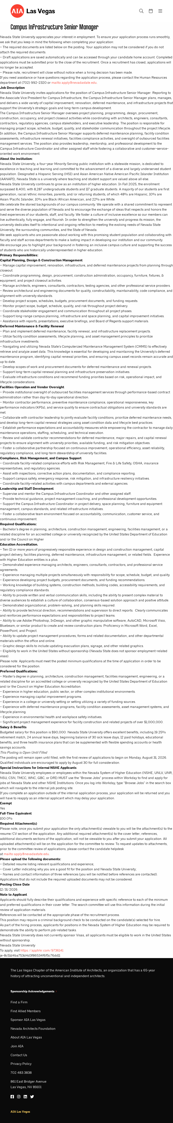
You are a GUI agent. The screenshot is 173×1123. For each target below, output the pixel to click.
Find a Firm (19, 1002)
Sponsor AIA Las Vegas (28, 1020)
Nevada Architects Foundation (33, 1029)
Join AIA (17, 1046)
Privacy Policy (21, 1064)
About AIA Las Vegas (26, 1037)
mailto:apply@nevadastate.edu (74, 83)
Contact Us (19, 1055)
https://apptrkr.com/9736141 (41, 950)
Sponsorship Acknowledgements (32, 991)
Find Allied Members (26, 1011)
